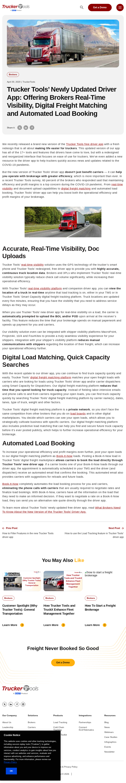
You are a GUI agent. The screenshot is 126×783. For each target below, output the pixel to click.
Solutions (33, 715)
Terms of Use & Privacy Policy (63, 767)
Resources (110, 715)
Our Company (9, 715)
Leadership (7, 727)
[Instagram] (23, 704)
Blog (106, 722)
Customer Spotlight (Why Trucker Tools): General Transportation (19, 609)
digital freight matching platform (50, 377)
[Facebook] (17, 704)
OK (11, 771)
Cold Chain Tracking (58, 728)
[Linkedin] (10, 704)
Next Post (114, 528)
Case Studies (110, 737)
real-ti (25, 264)
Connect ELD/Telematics (86, 728)
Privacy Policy (10, 762)
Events (107, 747)
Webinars (109, 732)
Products (58, 715)
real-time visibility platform (45, 288)
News (107, 727)
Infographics (110, 742)
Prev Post (11, 528)
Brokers (13, 74)
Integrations (85, 715)
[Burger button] (120, 7)
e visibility (37, 264)
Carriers (32, 727)
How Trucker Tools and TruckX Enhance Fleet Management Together (59, 609)
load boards (78, 413)
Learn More (9, 625)
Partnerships (85, 722)
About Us (6, 722)
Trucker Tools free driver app (84, 144)
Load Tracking (60, 722)
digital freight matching (76, 188)
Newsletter (109, 752)
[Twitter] (4, 704)
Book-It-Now (64, 456)
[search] (81, 7)
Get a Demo (100, 7)
